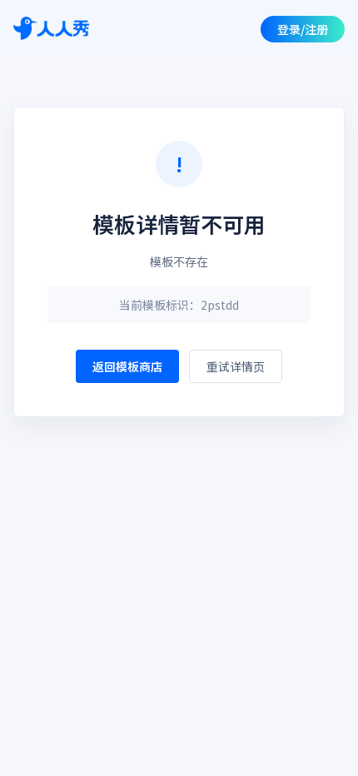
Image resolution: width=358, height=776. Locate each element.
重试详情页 (235, 366)
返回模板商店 (127, 366)
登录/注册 (302, 29)
